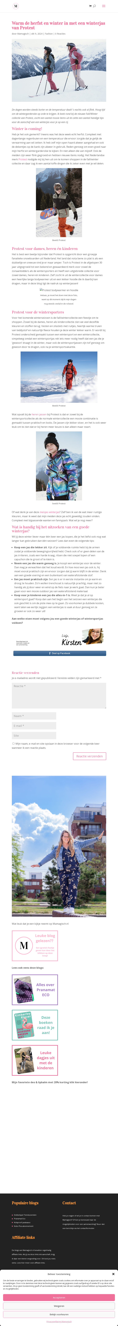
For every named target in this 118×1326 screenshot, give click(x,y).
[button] (113, 1274)
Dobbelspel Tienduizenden (25, 1215)
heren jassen (39, 414)
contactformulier (87, 1228)
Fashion (49, 33)
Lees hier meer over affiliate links (31, 1263)
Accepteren (59, 1297)
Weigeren (59, 1305)
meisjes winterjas (49, 512)
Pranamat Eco (19, 1218)
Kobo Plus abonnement (23, 1226)
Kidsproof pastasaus (22, 1222)
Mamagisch (23, 33)
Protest (22, 159)
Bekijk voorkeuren (59, 1314)
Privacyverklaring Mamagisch (59, 1321)
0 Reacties (60, 33)
